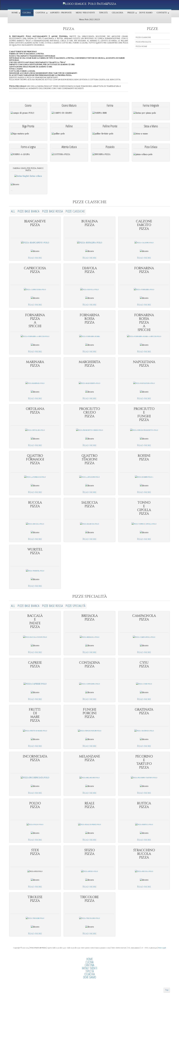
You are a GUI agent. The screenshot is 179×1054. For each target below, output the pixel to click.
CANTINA (89, 965)
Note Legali (162, 948)
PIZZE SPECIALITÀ (143, 42)
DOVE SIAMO (89, 977)
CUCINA (90, 962)
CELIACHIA (89, 974)
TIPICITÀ (89, 971)
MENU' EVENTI (89, 968)
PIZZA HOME (141, 46)
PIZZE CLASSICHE (143, 37)
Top (166, 990)
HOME (89, 959)
